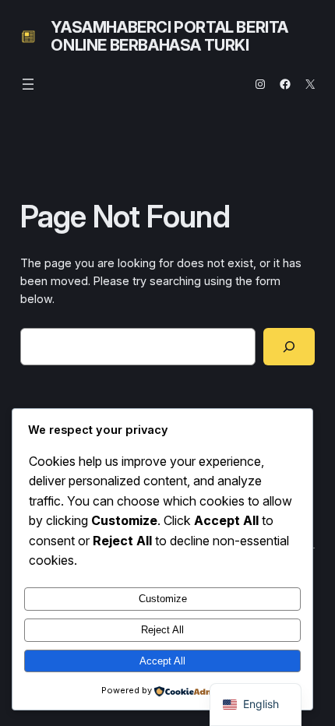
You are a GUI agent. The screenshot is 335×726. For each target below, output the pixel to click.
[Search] (289, 346)
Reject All (162, 630)
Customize (163, 598)
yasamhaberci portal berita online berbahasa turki (169, 36)
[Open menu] (28, 84)
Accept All (162, 661)
